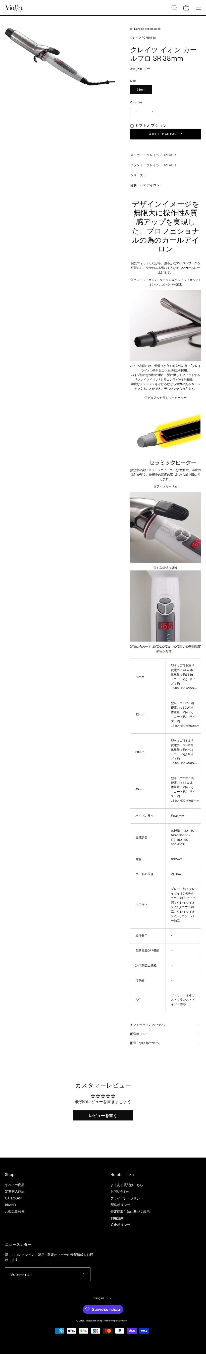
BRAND (10, 1205)
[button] (173, 7)
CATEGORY (13, 1198)
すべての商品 (15, 1185)
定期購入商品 (15, 1191)
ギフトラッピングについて (148, 1025)
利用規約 (117, 1218)
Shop (9, 1175)
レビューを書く (103, 1115)
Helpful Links (122, 1175)
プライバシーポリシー (127, 1198)
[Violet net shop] (14, 8)
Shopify (122, 1320)
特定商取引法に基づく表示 (130, 1211)
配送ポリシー (139, 1034)
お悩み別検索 (15, 1211)
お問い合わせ (120, 1191)
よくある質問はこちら (127, 1185)
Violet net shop (93, 1320)
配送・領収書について (145, 1043)
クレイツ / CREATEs (143, 37)
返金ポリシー (120, 1225)
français (98, 1298)
